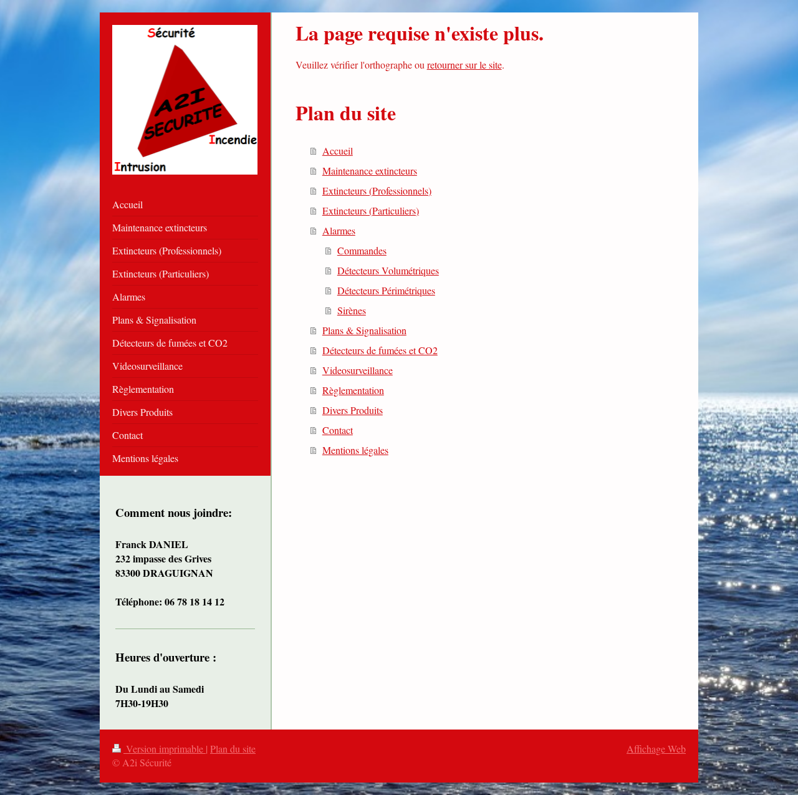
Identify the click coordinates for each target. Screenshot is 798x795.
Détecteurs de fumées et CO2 (380, 350)
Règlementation (353, 390)
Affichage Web (656, 748)
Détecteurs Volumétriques (388, 270)
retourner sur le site (464, 64)
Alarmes (338, 230)
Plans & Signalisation (364, 330)
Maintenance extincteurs (369, 170)
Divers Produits (352, 410)
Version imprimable (164, 748)
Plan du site (233, 748)
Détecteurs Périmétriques (386, 290)
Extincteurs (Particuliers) (370, 210)
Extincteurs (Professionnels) (376, 190)
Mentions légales (355, 449)
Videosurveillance (357, 370)
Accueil (337, 150)
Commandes (362, 250)
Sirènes (351, 310)
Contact (337, 429)
